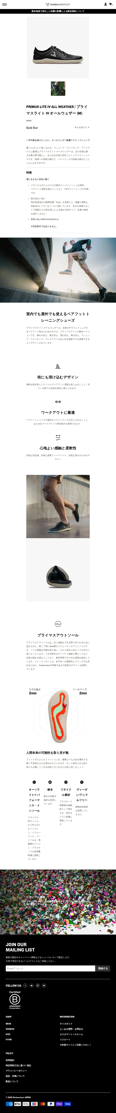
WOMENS (10, 1029)
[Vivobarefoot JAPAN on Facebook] (25, 986)
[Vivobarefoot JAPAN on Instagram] (38, 986)
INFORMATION (67, 1016)
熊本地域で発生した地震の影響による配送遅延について (58, 11)
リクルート (65, 1039)
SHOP (8, 1016)
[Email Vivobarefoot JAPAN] (44, 986)
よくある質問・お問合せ (71, 1029)
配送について (12, 1081)
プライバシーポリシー (16, 1071)
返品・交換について (15, 1076)
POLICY (9, 1053)
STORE (9, 1039)
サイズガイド (81, 127)
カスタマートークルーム (71, 1034)
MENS (8, 1024)
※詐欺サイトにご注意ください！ (76, 1045)
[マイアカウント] (106, 4)
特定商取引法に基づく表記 (18, 1065)
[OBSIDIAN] (58, 47)
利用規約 (10, 1060)
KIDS (8, 1034)
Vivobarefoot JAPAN (22, 1097)
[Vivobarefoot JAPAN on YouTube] (32, 986)
